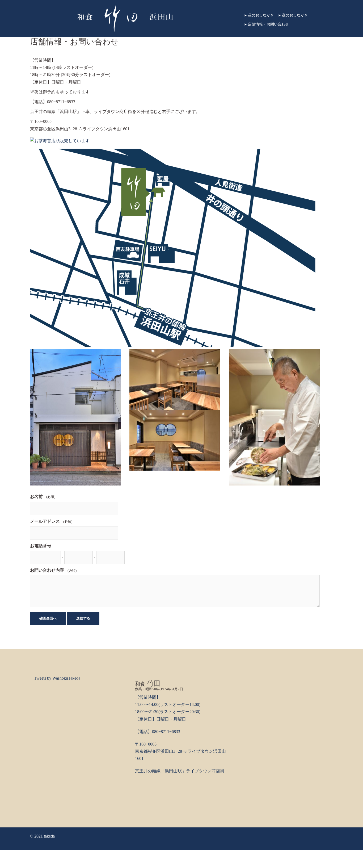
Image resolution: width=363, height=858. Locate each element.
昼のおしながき (259, 15)
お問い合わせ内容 (47, 570)
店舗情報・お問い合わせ (266, 24)
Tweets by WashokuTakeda (57, 678)
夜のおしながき (293, 15)
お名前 (36, 496)
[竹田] (125, 18)
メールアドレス (45, 521)
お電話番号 (40, 545)
